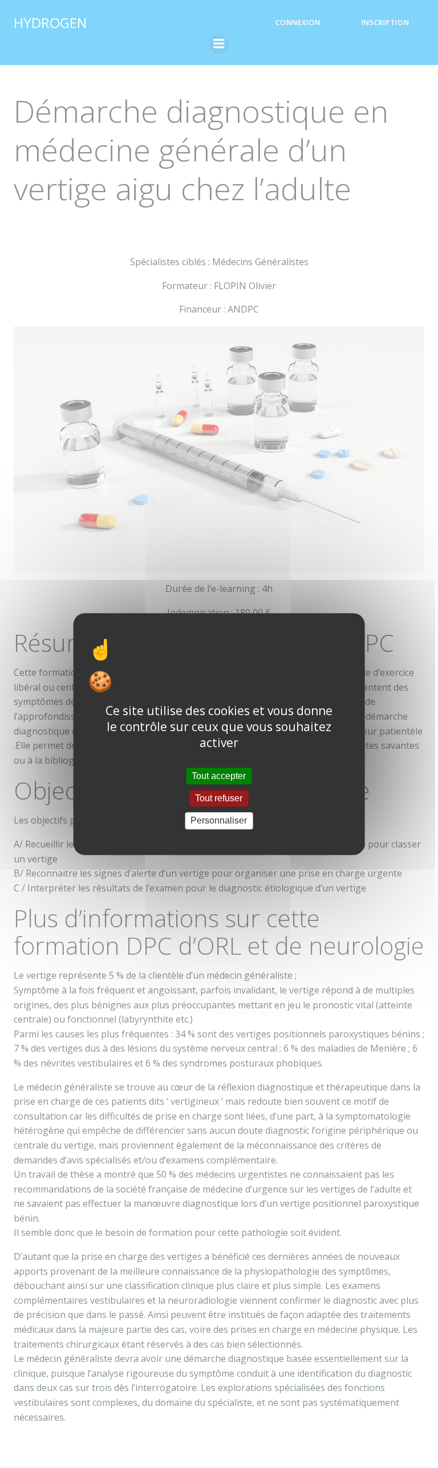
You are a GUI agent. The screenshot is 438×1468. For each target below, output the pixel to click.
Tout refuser (218, 798)
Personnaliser (218, 821)
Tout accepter (219, 776)
